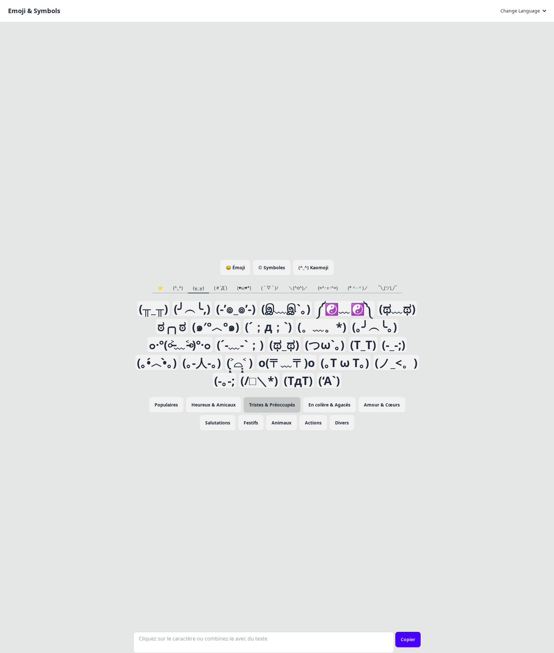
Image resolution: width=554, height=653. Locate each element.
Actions (313, 423)
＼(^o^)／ (298, 288)
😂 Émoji (235, 267)
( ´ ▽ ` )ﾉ (269, 288)
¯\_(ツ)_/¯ (387, 288)
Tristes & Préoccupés (272, 405)
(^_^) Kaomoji (313, 267)
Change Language (520, 11)
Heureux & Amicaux (213, 405)
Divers (342, 423)
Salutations (217, 423)
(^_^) (178, 288)
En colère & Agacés (329, 405)
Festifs (251, 423)
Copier (408, 639)
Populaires (166, 405)
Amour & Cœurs (382, 405)
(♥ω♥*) (244, 288)
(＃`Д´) (220, 288)
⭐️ (160, 288)
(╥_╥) (198, 288)
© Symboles (271, 267)
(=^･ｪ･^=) (328, 288)
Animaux (281, 423)
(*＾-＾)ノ (358, 288)
